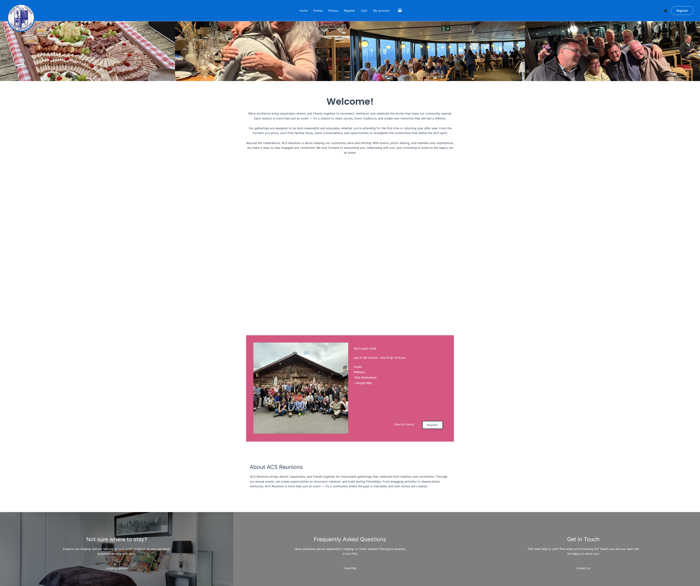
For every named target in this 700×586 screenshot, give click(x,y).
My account (381, 10)
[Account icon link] (665, 10)
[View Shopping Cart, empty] (400, 10)
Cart (364, 10)
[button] (682, 10)
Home (303, 10)
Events (318, 10)
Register (349, 10)
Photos (333, 10)
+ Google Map (363, 383)
